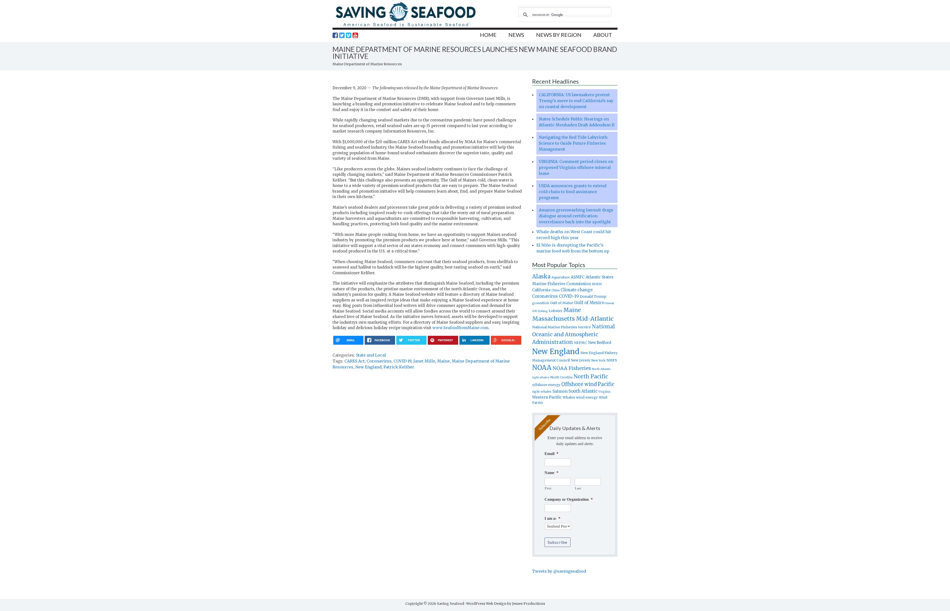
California (541, 290)
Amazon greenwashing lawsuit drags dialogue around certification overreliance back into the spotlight (576, 215)
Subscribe (557, 542)
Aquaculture (560, 277)
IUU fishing (540, 311)
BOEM (597, 284)
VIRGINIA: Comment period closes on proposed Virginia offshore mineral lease (576, 167)
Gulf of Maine (561, 303)
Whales (569, 397)
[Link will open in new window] (335, 35)
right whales (541, 391)
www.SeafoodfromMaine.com (460, 327)
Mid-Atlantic (595, 318)
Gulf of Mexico (589, 302)
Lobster (555, 311)
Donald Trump (593, 296)
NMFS (611, 360)
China (555, 290)
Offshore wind (579, 384)
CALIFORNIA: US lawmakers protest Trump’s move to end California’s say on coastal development (576, 100)
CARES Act (354, 361)
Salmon (560, 391)
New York (598, 360)
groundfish (540, 303)
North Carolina (561, 377)
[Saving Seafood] (405, 26)
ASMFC (578, 277)
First (548, 488)
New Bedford (599, 342)
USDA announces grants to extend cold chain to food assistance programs (572, 191)
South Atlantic (583, 391)
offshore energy (546, 385)
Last (578, 488)
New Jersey (580, 360)
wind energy (587, 397)
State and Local (371, 355)
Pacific (606, 384)
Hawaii (609, 303)
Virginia (604, 391)
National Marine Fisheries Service (561, 327)
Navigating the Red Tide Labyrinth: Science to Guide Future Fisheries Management (573, 143)
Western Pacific (547, 397)
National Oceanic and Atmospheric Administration (573, 334)
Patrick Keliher (398, 366)
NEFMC (580, 342)
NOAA (541, 368)
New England (368, 366)
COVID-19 (402, 361)
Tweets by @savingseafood (559, 571)
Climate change (577, 290)
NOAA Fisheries (571, 368)
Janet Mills (424, 361)
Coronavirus (379, 361)
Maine (443, 361)
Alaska (541, 276)
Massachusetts (553, 318)
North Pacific (590, 376)
